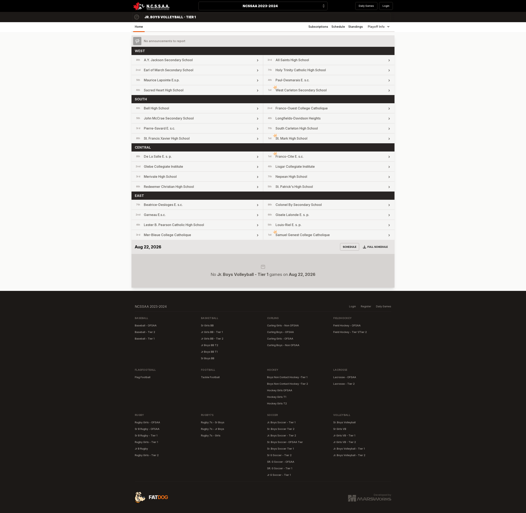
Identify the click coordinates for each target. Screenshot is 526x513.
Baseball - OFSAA (146, 325)
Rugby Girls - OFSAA (147, 422)
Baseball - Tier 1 (145, 338)
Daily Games (366, 5)
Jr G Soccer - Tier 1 (279, 474)
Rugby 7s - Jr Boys (212, 428)
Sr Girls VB (339, 428)
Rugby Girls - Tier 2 (147, 455)
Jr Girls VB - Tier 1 (344, 435)
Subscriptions (318, 26)
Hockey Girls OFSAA (279, 390)
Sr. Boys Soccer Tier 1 (280, 448)
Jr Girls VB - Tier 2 (344, 442)
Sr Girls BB (207, 325)
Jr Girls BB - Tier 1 (212, 332)
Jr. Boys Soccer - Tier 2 (281, 435)
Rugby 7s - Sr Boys (212, 422)
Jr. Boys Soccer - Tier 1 (281, 422)
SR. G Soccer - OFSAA (280, 461)
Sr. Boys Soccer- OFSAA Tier (285, 442)
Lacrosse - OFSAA (344, 377)
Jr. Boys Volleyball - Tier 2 (349, 455)
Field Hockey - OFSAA (347, 325)
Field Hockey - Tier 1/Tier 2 (350, 332)
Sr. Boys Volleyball (344, 422)
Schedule (338, 26)
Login (386, 5)
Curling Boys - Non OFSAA (283, 345)
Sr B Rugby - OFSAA (147, 428)
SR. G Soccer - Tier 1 (279, 468)
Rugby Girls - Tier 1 (146, 442)
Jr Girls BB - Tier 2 (212, 338)
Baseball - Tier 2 (145, 332)
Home (139, 26)
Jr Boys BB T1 (209, 351)
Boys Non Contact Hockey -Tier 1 (287, 377)
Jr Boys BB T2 (209, 345)
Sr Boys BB (207, 358)
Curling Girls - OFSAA (280, 338)
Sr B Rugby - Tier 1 (146, 435)
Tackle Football (210, 377)
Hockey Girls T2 (277, 403)
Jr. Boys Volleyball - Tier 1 (349, 448)
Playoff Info (376, 26)
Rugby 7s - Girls (210, 435)
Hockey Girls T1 (276, 396)
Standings (355, 26)
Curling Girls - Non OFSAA (283, 325)
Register (366, 306)
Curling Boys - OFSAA (280, 332)
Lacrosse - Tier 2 (344, 383)
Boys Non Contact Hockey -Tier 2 (287, 383)
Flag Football (142, 377)
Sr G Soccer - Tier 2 (279, 455)
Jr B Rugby (141, 448)
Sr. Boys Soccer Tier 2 (280, 428)
